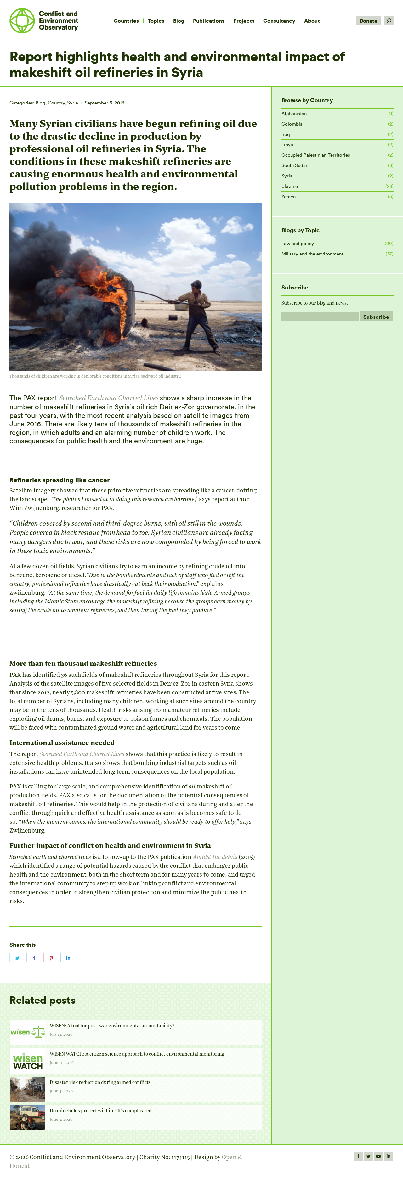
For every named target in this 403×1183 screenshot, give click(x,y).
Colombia (292, 124)
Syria (72, 103)
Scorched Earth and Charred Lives (109, 398)
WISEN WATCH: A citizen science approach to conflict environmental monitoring (137, 1054)
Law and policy (297, 243)
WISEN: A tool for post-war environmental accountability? (112, 1026)
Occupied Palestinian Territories (315, 155)
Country (56, 103)
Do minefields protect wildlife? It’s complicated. (101, 1111)
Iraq (285, 134)
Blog (40, 103)
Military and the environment (312, 254)
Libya (287, 145)
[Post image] (27, 1032)
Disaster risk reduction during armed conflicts (100, 1082)
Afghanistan (294, 113)
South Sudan (294, 165)
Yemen (288, 196)
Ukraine (289, 186)
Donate (368, 20)
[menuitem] (126, 21)
